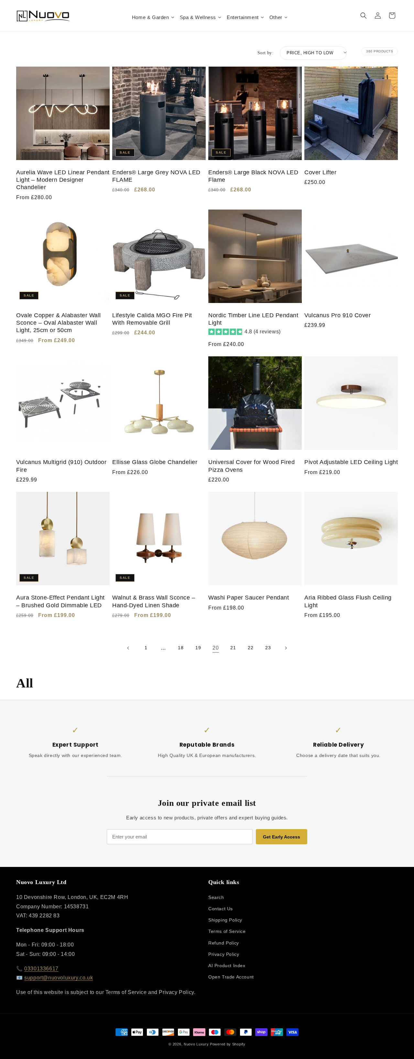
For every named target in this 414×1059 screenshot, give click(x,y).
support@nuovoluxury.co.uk (58, 977)
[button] (363, 15)
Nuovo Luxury (196, 1044)
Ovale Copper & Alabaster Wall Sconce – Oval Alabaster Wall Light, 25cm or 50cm (58, 323)
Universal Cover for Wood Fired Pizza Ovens (251, 466)
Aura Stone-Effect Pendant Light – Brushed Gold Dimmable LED (60, 601)
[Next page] (285, 648)
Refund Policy (223, 943)
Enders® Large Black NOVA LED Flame (253, 176)
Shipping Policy (225, 920)
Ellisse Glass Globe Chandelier (154, 462)
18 (180, 647)
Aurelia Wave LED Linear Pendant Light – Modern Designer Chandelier (63, 180)
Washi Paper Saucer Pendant (248, 597)
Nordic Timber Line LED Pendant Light (253, 319)
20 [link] (215, 648)
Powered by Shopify (227, 1044)
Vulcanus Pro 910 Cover (337, 315)
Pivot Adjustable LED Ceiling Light (351, 462)
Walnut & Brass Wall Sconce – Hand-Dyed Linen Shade (153, 601)
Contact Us (220, 908)
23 (268, 647)
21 (233, 647)
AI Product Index (226, 965)
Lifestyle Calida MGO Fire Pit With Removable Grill (152, 319)
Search (216, 897)
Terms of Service (227, 931)
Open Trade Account (231, 976)
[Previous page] (128, 648)
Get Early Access (281, 836)
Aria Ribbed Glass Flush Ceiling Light (348, 601)
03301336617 (41, 968)
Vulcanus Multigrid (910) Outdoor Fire (61, 466)
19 (198, 647)
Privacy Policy (223, 954)
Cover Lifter (320, 172)
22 (250, 647)
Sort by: (265, 52)
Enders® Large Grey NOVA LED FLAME (156, 176)
